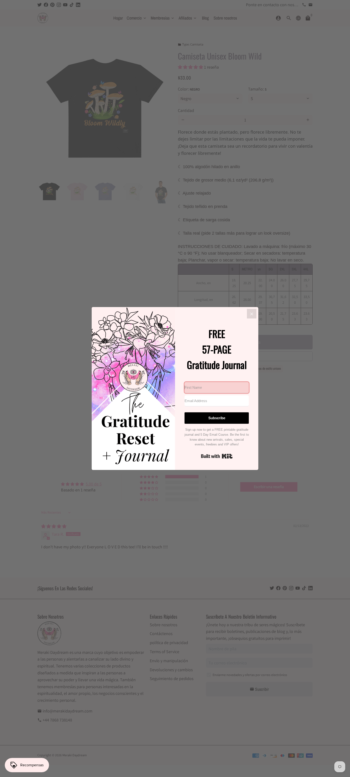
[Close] (251, 313)
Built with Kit (217, 456)
